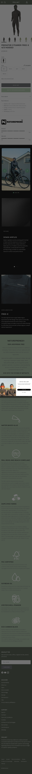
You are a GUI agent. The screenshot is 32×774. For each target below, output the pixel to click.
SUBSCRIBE (24, 389)
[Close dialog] (31, 379)
